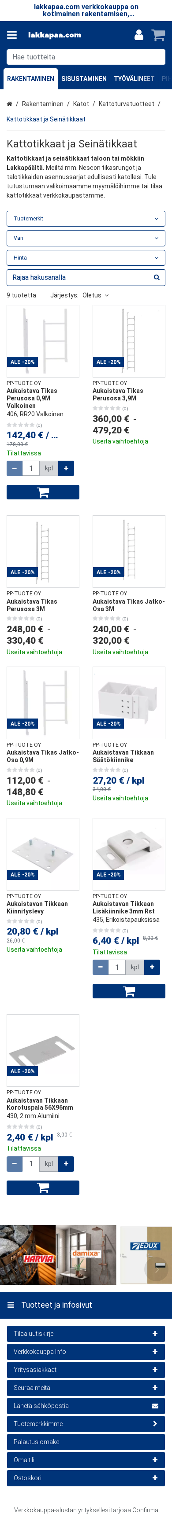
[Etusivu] (54, 35)
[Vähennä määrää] (14, 468)
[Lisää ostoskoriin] (43, 492)
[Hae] (156, 57)
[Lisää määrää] (66, 468)
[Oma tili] (139, 35)
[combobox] (86, 57)
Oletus (91, 295)
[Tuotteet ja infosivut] (14, 35)
